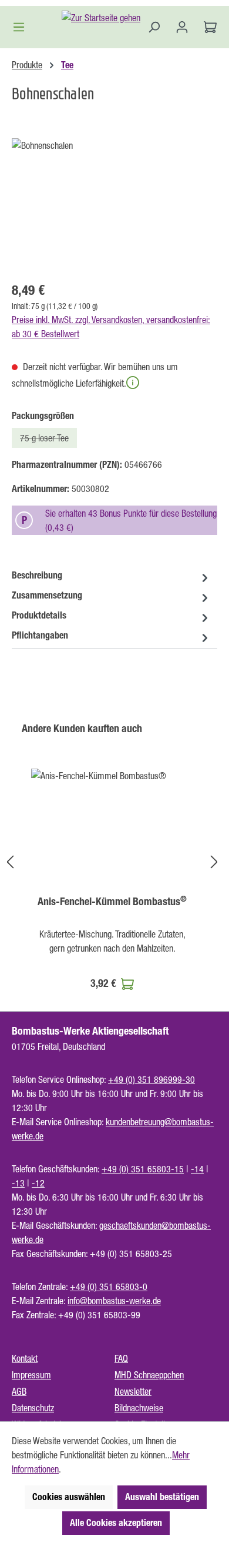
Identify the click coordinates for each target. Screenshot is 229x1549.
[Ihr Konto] (182, 27)
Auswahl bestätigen (162, 1497)
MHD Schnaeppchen (149, 1374)
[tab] (111, 576)
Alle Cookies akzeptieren (116, 1522)
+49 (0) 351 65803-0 (108, 1286)
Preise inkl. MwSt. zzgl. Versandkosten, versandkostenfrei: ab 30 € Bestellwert (111, 326)
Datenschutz (33, 1407)
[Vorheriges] (10, 861)
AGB (19, 1391)
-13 (18, 1183)
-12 (38, 1183)
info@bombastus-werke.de (114, 1300)
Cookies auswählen (68, 1497)
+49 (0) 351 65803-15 (143, 1169)
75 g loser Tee (48, 440)
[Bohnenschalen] (114, 204)
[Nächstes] (214, 861)
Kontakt (25, 1358)
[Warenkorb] (206, 27)
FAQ (121, 1358)
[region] (114, 204)
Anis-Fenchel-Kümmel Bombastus (112, 901)
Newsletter (132, 1391)
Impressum (31, 1374)
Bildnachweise (138, 1407)
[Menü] (22, 27)
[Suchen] (154, 27)
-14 (197, 1169)
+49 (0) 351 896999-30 (151, 1079)
